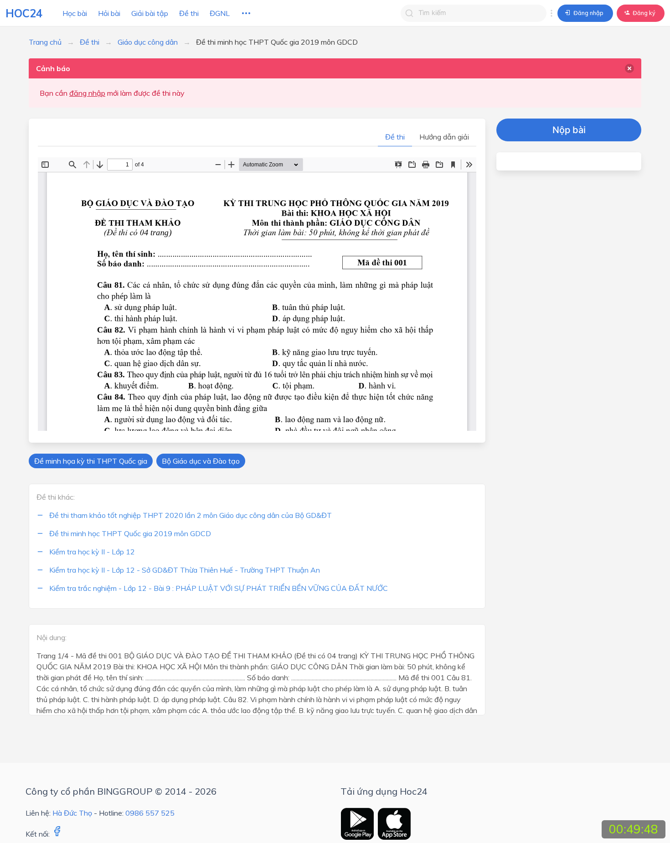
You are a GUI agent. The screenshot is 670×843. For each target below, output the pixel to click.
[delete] (629, 68)
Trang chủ (45, 42)
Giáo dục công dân (148, 42)
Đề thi (189, 13)
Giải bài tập (149, 13)
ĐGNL (220, 13)
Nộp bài (569, 129)
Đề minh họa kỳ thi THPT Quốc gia (90, 460)
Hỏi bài (109, 13)
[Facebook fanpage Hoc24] (57, 833)
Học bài (74, 13)
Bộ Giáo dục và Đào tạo (201, 460)
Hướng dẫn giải (444, 136)
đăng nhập (87, 93)
